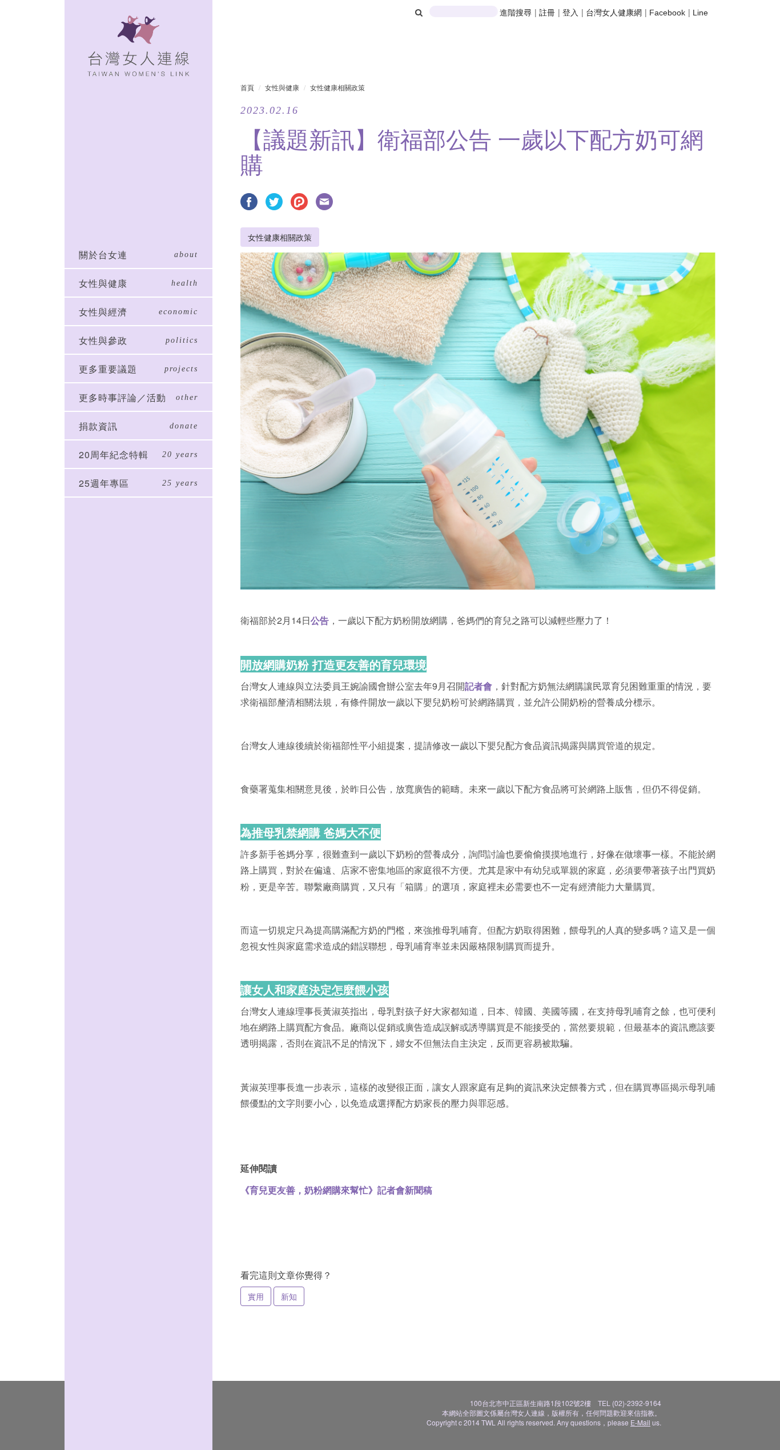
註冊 (548, 12)
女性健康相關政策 (337, 87)
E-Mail (640, 1422)
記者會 (478, 685)
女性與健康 (282, 87)
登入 (571, 12)
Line (700, 12)
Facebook (667, 12)
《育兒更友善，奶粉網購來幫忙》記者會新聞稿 (336, 1189)
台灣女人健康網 (614, 12)
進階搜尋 (516, 12)
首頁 (247, 87)
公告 (320, 620)
